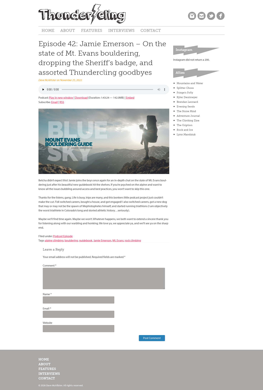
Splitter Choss (185, 87)
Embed (130, 98)
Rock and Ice (185, 129)
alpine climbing (54, 240)
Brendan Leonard (187, 101)
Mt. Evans (118, 240)
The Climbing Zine (188, 120)
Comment (49, 265)
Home (48, 30)
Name (47, 294)
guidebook (85, 240)
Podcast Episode (63, 236)
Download (81, 98)
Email (54, 102)
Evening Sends (186, 106)
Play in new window (61, 98)
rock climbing (133, 240)
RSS (62, 102)
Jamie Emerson (102, 240)
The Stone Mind (186, 111)
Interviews (121, 30)
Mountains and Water (190, 83)
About (67, 30)
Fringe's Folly (185, 92)
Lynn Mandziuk (186, 134)
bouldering (71, 240)
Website (47, 323)
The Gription (184, 125)
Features (91, 30)
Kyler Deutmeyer (187, 97)
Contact (150, 30)
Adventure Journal (188, 115)
